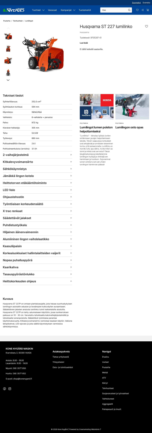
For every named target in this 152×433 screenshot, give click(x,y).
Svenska (146, 2)
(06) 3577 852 (19, 373)
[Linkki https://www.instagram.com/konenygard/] (9, 388)
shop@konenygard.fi (22, 379)
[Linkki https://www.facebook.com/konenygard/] (4, 388)
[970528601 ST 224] (43, 54)
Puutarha (6, 21)
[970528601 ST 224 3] (8, 60)
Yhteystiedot (58, 362)
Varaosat (52, 10)
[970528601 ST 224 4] (8, 72)
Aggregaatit (107, 404)
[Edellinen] (8, 28)
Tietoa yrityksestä (61, 357)
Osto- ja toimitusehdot (63, 367)
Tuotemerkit (85, 10)
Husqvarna (84, 32)
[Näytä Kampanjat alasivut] (74, 10)
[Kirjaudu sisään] (142, 10)
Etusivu (105, 357)
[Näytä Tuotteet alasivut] (43, 10)
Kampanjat (66, 10)
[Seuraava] (8, 80)
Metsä (105, 372)
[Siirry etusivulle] (13, 10)
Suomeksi (136, 2)
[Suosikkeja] (137, 10)
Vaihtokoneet (108, 399)
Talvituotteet (18, 21)
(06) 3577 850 (19, 368)
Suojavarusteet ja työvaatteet (115, 393)
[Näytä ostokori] (147, 10)
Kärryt (105, 383)
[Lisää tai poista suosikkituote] (146, 26)
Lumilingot (29, 21)
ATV (104, 378)
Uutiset (105, 362)
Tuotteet (36, 10)
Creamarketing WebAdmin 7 (90, 429)
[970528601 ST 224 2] (8, 48)
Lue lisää (84, 43)
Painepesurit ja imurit (111, 409)
